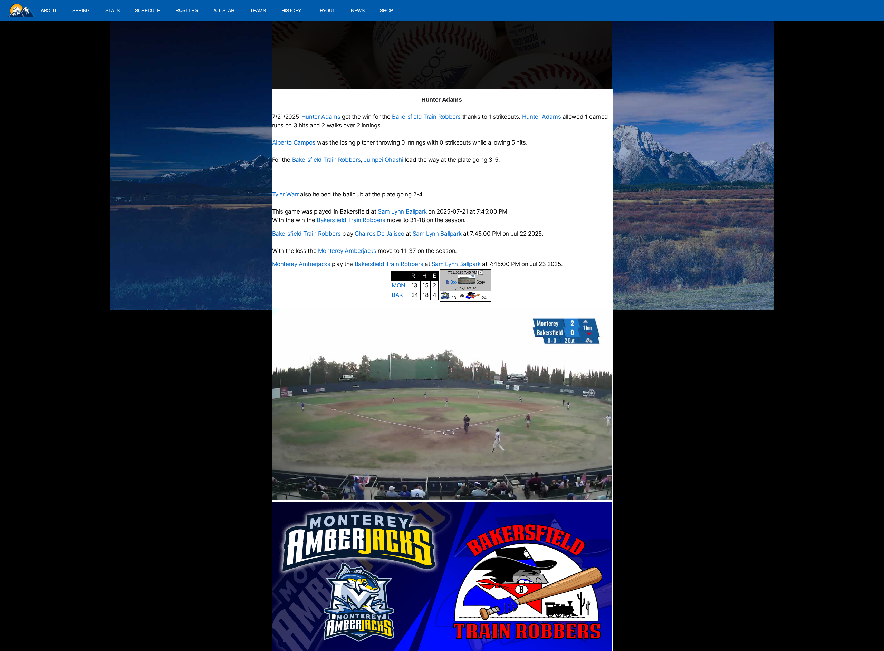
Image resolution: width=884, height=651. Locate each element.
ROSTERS (186, 10)
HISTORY (291, 10)
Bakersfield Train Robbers (426, 116)
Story (480, 282)
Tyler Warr (285, 194)
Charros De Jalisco (379, 233)
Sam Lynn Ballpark (402, 211)
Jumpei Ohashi (383, 159)
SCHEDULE (147, 10)
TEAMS (258, 10)
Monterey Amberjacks (347, 250)
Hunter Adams (321, 116)
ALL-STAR (223, 10)
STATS (112, 10)
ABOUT (49, 10)
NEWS (358, 10)
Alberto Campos (294, 142)
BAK (397, 295)
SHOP (386, 10)
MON (398, 285)
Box (453, 282)
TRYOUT (326, 10)
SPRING (81, 10)
